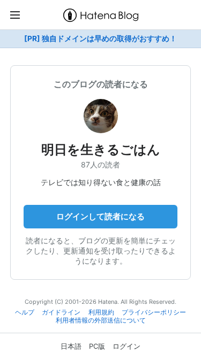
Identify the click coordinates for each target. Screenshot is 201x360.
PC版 (97, 346)
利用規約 (101, 312)
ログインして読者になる (100, 216)
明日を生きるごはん (100, 149)
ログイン (126, 346)
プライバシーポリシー (154, 312)
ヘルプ (24, 312)
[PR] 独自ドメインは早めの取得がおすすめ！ (100, 38)
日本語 (71, 346)
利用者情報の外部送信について (101, 320)
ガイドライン (61, 312)
